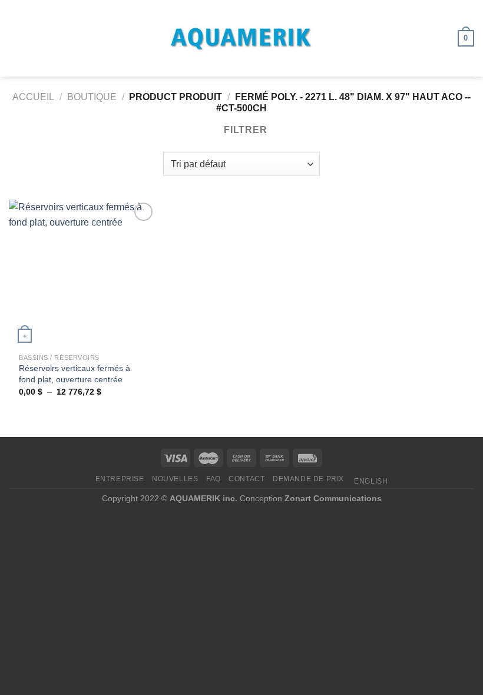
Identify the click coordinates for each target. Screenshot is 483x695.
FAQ (213, 479)
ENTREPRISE (119, 479)
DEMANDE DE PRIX (308, 479)
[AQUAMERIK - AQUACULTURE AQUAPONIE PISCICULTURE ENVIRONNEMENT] (241, 39)
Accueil (33, 97)
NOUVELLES (175, 479)
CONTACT (246, 479)
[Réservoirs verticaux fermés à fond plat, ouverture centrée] (82, 273)
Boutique (92, 97)
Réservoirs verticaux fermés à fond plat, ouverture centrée (74, 373)
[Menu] (16, 38)
